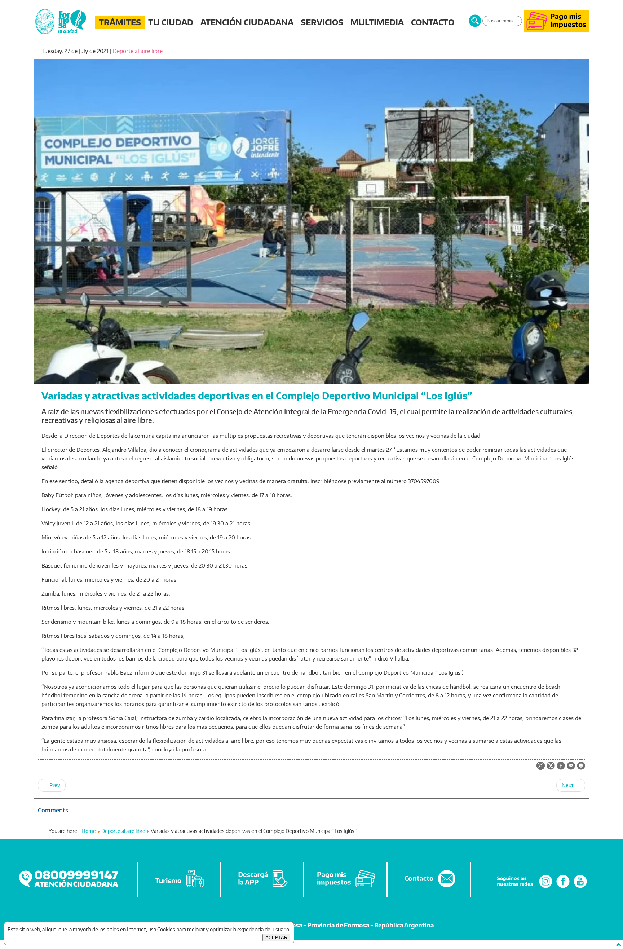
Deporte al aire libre (138, 51)
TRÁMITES (120, 22)
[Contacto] (429, 887)
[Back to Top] (618, 944)
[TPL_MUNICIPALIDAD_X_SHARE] (551, 766)
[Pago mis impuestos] (556, 30)
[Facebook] (563, 887)
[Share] (561, 766)
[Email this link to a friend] (571, 768)
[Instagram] (546, 887)
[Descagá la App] (262, 887)
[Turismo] (179, 887)
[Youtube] (580, 887)
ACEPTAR (276, 937)
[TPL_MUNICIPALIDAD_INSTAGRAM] (540, 766)
